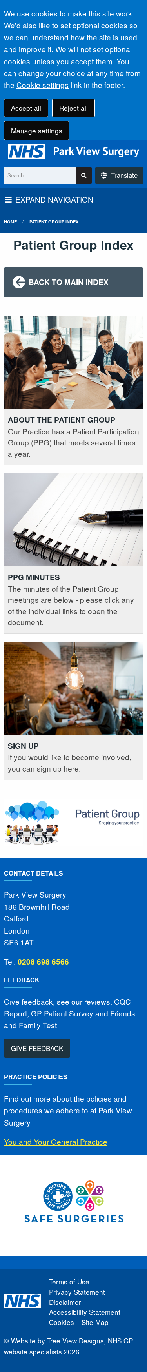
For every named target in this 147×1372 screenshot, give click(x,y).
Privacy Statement (77, 1292)
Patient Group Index (53, 221)
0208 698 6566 (43, 961)
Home (10, 221)
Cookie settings (42, 84)
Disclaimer (65, 1302)
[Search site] (84, 175)
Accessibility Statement (84, 1312)
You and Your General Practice (55, 1141)
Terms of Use (69, 1281)
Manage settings (36, 130)
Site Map (95, 1322)
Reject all (73, 108)
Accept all (26, 108)
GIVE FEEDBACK (37, 1048)
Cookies (61, 1322)
